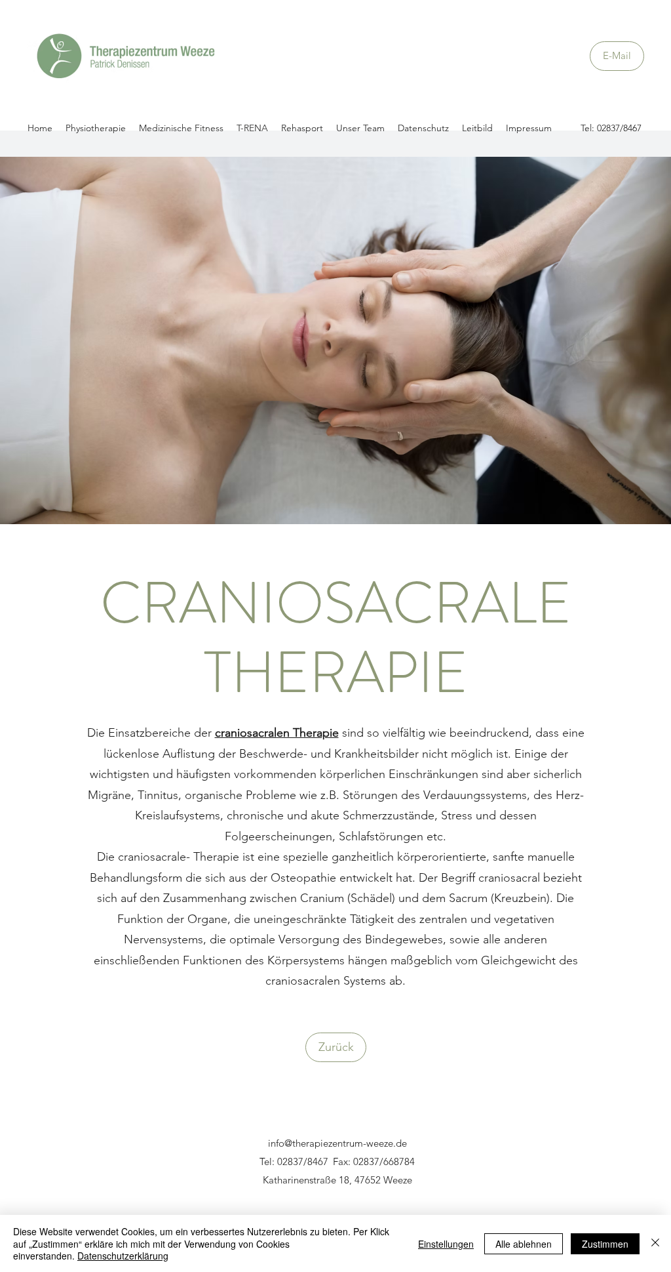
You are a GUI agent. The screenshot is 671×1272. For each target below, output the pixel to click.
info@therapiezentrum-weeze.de (337, 1143)
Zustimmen (605, 1243)
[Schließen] (655, 1243)
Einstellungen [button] (446, 1243)
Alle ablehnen (523, 1243)
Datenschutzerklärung (122, 1255)
